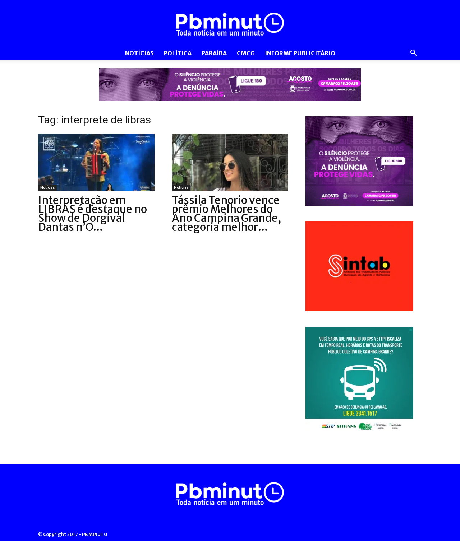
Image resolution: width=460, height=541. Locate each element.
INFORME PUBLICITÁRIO (300, 53)
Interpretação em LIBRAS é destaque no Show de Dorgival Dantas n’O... (92, 213)
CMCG (246, 53)
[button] (413, 53)
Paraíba (214, 53)
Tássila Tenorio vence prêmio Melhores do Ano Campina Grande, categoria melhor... (226, 213)
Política (178, 53)
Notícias (139, 53)
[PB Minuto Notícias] (230, 24)
